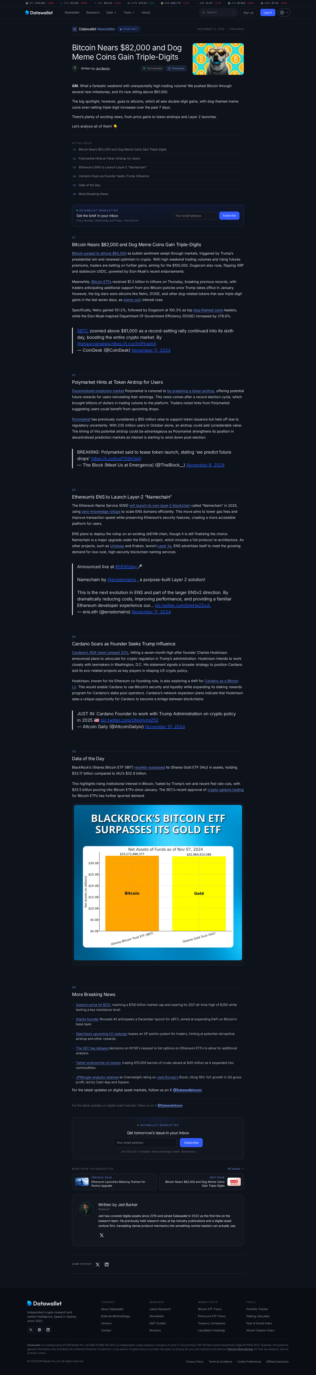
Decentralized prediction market (98, 391)
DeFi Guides (158, 1323)
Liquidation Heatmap (211, 1330)
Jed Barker (103, 68)
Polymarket (81, 419)
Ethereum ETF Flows (212, 1316)
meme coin (132, 300)
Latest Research (160, 1309)
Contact (106, 1330)
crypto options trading (226, 789)
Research (93, 12)
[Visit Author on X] (101, 1235)
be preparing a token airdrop (190, 391)
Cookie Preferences (249, 1361)
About (146, 12)
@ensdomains (121, 579)
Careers (106, 1323)
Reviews (155, 1330)
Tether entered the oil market (98, 1063)
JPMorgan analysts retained (97, 1077)
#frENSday (126, 566)
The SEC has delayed (92, 1048)
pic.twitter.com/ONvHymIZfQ (129, 720)
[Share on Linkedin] (106, 1264)
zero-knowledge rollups (101, 511)
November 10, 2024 (165, 726)
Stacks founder (87, 1019)
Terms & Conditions (220, 1361)
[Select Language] (284, 12)
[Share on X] (97, 1264)
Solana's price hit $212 (93, 1005)
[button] (284, 12)
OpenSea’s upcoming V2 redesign (101, 1034)
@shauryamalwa (93, 343)
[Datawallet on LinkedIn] (47, 1329)
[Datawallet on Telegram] (39, 1329)
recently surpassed (149, 767)
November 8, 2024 (205, 465)
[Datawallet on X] (30, 1329)
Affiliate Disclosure (277, 1361)
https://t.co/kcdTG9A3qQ (116, 458)
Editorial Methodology (115, 1316)
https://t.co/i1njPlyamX (133, 343)
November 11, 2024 (151, 350)
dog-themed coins (208, 310)
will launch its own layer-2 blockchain (160, 505)
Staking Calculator (258, 1316)
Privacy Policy (195, 1361)
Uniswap (117, 546)
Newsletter (72, 12)
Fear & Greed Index (259, 1323)
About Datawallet (112, 1309)
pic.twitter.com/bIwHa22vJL (183, 605)
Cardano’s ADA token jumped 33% (100, 652)
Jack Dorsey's (167, 1077)
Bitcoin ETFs (101, 281)
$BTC (82, 330)
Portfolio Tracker (257, 1309)
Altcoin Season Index (260, 1330)
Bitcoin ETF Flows (210, 1309)
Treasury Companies (211, 1323)
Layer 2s (164, 546)
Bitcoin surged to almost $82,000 (99, 253)
